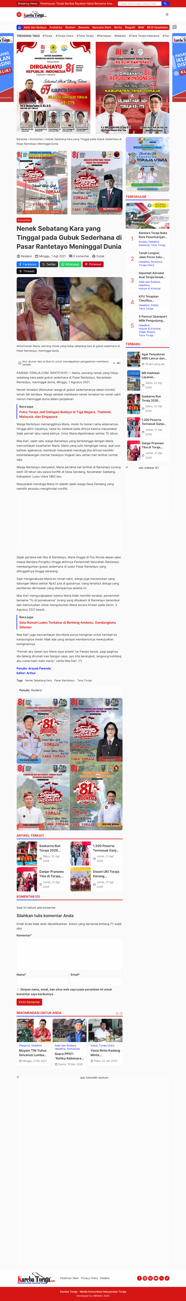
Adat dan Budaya (35, 27)
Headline (36, 1045)
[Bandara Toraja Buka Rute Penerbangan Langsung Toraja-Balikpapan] (147, 216)
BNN (141, 27)
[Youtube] (156, 1278)
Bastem (70, 27)
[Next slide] (121, 1013)
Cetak (100, 256)
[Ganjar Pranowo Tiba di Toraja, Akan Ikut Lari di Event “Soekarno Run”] (27, 879)
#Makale (120, 35)
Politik (154, 305)
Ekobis (143, 242)
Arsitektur (55, 27)
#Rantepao (104, 35)
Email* (75, 974)
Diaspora (24, 1045)
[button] (165, 3)
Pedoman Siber (69, 1278)
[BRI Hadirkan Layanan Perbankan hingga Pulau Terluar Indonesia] (133, 380)
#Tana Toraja (85, 35)
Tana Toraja (84, 680)
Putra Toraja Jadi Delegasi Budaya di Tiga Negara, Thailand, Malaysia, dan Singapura (65, 414)
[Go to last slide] (117, 1013)
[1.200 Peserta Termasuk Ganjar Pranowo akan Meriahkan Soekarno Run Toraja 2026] (80, 854)
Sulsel (94, 1045)
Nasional (144, 245)
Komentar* (24, 935)
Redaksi (105, 1278)
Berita (118, 27)
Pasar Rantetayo (64, 680)
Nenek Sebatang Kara (38, 680)
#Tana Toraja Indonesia (144, 35)
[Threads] (150, 1278)
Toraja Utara (106, 1045)
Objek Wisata (147, 332)
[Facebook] (139, 1278)
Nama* (21, 974)
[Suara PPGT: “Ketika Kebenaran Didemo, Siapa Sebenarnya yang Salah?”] (70, 1030)
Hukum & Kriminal (149, 288)
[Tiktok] (167, 1278)
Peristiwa (156, 262)
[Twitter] (161, 1278)
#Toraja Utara (64, 35)
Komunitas (24, 220)
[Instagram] (145, 1278)
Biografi (130, 27)
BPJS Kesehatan (157, 27)
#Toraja (47, 35)
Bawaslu (83, 27)
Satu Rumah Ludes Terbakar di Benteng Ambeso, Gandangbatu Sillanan (67, 625)
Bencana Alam (101, 27)
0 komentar (81, 256)
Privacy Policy (89, 1278)
